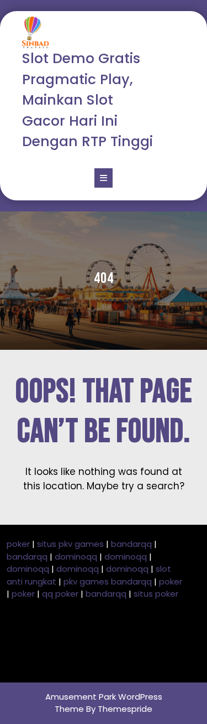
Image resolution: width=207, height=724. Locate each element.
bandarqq (131, 544)
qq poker (60, 593)
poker (18, 544)
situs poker (156, 593)
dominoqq (76, 556)
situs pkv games (70, 544)
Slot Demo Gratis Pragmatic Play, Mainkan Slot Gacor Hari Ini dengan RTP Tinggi (87, 100)
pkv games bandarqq (107, 581)
